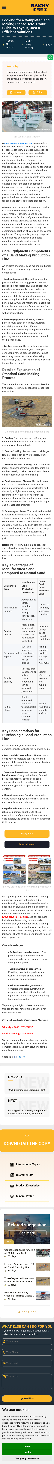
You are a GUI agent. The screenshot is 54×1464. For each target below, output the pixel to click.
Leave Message (27, 844)
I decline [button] (27, 1452)
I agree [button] (27, 1446)
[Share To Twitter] (20, 1057)
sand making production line (18, 143)
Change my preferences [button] (27, 1458)
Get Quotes (27, 834)
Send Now (28, 1398)
